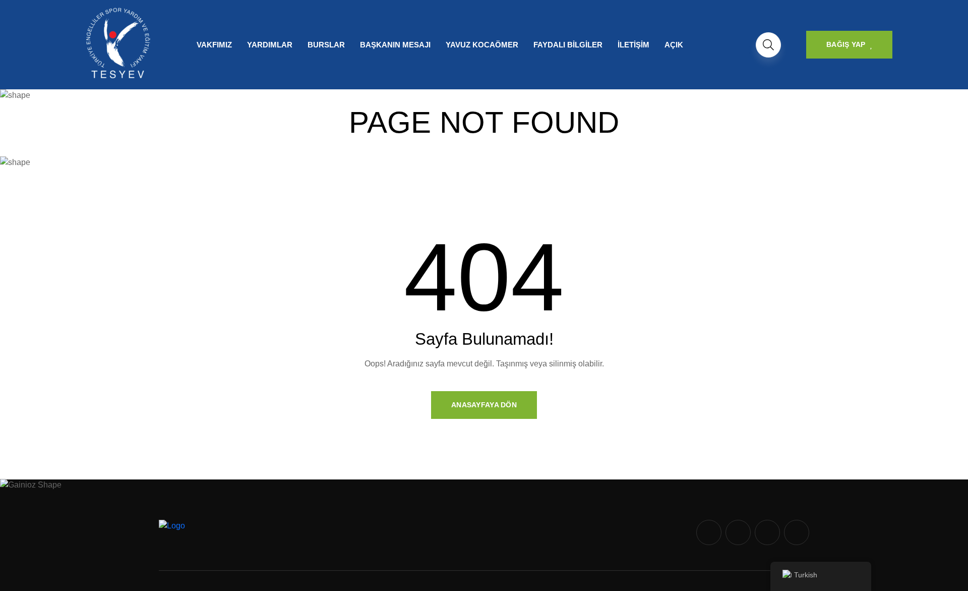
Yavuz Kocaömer (482, 44)
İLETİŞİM (633, 44)
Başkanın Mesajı (395, 44)
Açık (673, 44)
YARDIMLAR (269, 44)
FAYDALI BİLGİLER (567, 44)
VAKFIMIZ (214, 44)
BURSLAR (326, 44)
